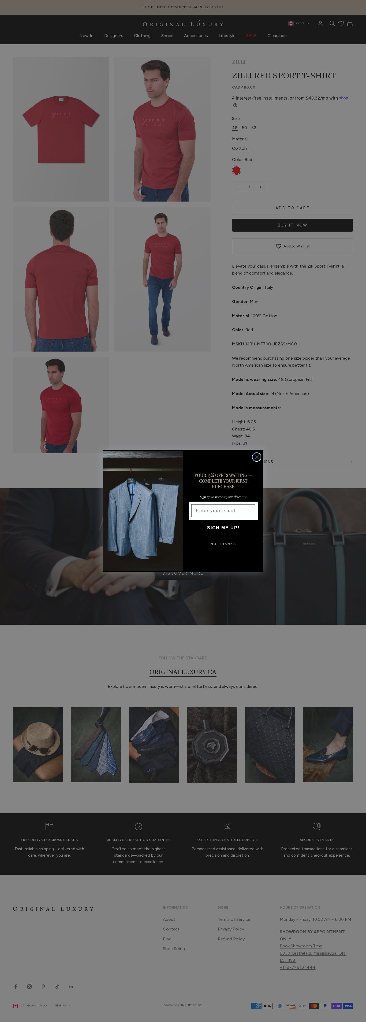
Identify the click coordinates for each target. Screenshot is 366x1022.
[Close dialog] (257, 457)
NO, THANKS (223, 544)
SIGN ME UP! (223, 527)
